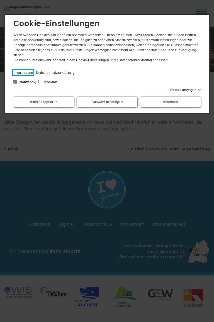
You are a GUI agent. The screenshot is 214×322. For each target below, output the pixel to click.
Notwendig (28, 82)
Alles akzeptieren (43, 102)
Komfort (50, 82)
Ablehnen (170, 102)
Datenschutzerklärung (55, 72)
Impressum (23, 72)
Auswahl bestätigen (107, 102)
